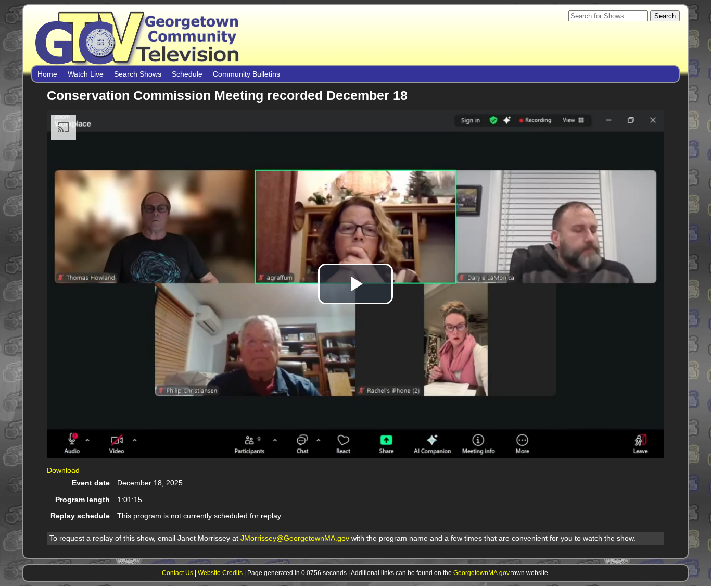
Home (47, 74)
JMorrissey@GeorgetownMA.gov (294, 538)
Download (63, 470)
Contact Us (177, 572)
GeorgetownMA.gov (481, 572)
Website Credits (220, 572)
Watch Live (86, 74)
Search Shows (137, 74)
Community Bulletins (246, 74)
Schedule (187, 74)
